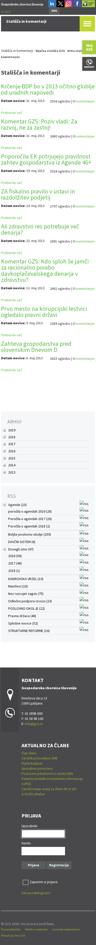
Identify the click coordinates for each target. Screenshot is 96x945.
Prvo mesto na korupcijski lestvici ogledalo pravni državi (44, 312)
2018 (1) (14, 570)
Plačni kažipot (32, 763)
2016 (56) (15, 556)
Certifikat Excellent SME (40, 758)
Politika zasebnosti (36, 929)
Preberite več (11, 112)
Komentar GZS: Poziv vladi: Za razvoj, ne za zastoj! (39, 124)
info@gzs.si (34, 723)
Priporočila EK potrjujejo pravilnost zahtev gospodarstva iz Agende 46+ (46, 159)
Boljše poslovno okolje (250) (29, 534)
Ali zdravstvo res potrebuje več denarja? (40, 229)
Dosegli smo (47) (21, 549)
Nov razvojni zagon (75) (26, 593)
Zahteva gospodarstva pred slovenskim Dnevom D (36, 347)
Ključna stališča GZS (50, 51)
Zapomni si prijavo (44, 882)
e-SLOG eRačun (33, 794)
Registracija (59, 865)
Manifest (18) (18, 586)
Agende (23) (17, 504)
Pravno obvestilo (10, 929)
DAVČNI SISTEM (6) (21, 541)
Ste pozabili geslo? (36, 893)
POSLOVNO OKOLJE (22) (26, 608)
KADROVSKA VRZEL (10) (25, 579)
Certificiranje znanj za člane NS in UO (49, 789)
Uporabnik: (30, 826)
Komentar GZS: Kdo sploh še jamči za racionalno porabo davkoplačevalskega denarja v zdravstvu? (45, 270)
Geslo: (26, 843)
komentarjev (85, 101)
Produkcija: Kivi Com (13, 935)
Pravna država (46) (22, 616)
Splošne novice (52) (23, 623)
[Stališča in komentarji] (22, 4)
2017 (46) (15, 563)
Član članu (29, 753)
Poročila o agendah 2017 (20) (30, 518)
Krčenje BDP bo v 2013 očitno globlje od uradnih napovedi (48, 89)
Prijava (33, 865)
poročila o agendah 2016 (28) (30, 511)
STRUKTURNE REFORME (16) (29, 630)
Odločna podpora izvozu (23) (30, 601)
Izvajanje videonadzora (66, 929)
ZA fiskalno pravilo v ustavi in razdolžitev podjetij (38, 194)
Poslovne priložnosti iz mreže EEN (47, 773)
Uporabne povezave (37, 768)
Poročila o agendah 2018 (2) (29, 526)
